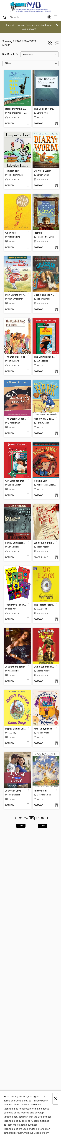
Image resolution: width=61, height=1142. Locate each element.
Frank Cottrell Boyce (45, 237)
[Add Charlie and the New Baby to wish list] (56, 309)
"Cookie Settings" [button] (40, 1120)
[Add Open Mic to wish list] (28, 247)
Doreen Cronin (43, 175)
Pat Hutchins (13, 361)
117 (42, 818)
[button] (50, 43)
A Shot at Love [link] (13, 790)
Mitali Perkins (14, 237)
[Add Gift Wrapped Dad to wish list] (28, 495)
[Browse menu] (56, 17)
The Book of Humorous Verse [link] (44, 109)
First (21, 825)
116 (37, 818)
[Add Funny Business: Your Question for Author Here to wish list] (28, 557)
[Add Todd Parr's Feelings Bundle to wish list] (28, 619)
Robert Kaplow (43, 547)
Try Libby (11, 25)
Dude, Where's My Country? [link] (44, 666)
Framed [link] (38, 233)
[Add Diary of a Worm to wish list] (56, 185)
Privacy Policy (40, 1100)
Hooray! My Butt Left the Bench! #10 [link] (44, 419)
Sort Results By (10, 54)
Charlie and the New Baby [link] (44, 295)
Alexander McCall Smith (18, 113)
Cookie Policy (41, 1132)
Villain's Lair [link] (40, 481)
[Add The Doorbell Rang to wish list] (28, 371)
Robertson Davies (15, 175)
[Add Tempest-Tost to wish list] (28, 185)
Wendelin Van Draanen (46, 485)
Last (43, 825)
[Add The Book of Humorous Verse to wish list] (56, 123)
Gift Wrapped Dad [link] (15, 481)
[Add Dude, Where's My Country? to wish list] (56, 681)
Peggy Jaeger (14, 795)
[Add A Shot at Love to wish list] (28, 805)
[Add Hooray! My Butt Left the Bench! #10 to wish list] (56, 433)
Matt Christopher (15, 299)
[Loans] (49, 17)
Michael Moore (43, 671)
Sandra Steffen (14, 485)
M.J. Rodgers (42, 361)
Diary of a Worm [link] (42, 171)
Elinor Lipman (14, 423)
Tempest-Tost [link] (12, 171)
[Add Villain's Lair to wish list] (56, 495)
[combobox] (24, 17)
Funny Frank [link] (40, 790)
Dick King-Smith (44, 795)
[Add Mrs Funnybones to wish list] (56, 743)
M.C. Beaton (42, 609)
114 (26, 818)
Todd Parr (12, 609)
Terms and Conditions (15, 1100)
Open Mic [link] (10, 233)
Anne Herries (13, 671)
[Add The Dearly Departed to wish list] (28, 433)
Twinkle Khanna (44, 733)
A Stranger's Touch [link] (15, 666)
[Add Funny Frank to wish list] (56, 805)
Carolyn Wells (42, 113)
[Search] (4, 17)
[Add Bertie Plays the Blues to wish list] (28, 123)
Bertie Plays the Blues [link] (16, 109)
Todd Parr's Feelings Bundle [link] (16, 604)
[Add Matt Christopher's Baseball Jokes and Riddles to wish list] (28, 309)
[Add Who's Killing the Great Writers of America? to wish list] (56, 557)
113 (21, 818)
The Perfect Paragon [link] (44, 604)
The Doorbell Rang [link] (15, 357)
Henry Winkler (43, 423)
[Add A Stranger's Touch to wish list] (28, 681)
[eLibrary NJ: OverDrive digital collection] (30, 7)
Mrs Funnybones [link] (43, 728)
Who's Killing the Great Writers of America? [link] (44, 543)
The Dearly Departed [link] (16, 419)
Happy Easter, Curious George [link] (16, 728)
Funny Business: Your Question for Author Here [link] (16, 543)
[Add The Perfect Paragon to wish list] (56, 619)
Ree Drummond (43, 299)
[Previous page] (16, 818)
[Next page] (47, 818)
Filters (8, 63)
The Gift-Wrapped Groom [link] (44, 357)
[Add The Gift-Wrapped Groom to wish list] (56, 371)
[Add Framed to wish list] (56, 247)
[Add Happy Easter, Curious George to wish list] (28, 743)
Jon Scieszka (13, 547)
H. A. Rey (12, 733)
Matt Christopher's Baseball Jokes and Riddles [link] (16, 295)
